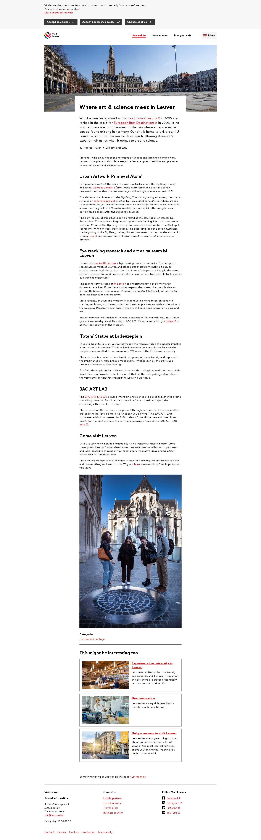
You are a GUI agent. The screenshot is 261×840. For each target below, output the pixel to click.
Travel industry (112, 803)
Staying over (160, 35)
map (93, 236)
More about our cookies (58, 12)
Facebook (174, 798)
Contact (49, 832)
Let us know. (138, 776)
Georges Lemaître (104, 187)
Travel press (110, 808)
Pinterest (173, 808)
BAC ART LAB (95, 397)
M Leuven (120, 283)
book (137, 464)
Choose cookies (137, 22)
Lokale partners (112, 798)
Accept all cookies (58, 22)
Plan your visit (182, 35)
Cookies (74, 832)
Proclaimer (88, 832)
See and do (139, 35)
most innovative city (143, 118)
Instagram (174, 803)
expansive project (104, 201)
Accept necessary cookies (98, 22)
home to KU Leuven (103, 263)
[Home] (52, 36)
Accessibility (105, 832)
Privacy (61, 832)
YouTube (173, 813)
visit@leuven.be (53, 815)
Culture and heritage (92, 639)
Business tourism (113, 812)
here (83, 424)
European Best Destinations (135, 123)
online (171, 321)
